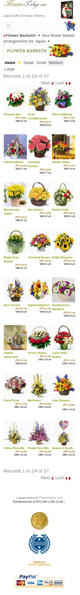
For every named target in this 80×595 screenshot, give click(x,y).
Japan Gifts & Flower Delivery (24, 15)
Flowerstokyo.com (50, 497)
